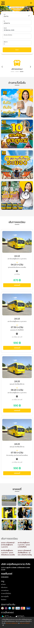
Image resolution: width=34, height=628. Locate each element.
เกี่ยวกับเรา (4, 587)
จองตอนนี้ (17, 285)
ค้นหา (17, 50)
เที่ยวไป (5, 28)
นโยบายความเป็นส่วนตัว (12, 623)
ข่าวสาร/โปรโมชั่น (6, 593)
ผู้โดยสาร (6, 42)
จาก (4, 14)
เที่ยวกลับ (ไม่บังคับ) (8, 35)
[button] (12, 71)
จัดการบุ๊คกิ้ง (5, 597)
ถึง (4, 21)
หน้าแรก (3, 584)
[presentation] (2, 66)
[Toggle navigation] (31, 3)
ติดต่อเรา (3, 600)
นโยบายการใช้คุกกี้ (24, 623)
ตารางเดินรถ (5, 590)
